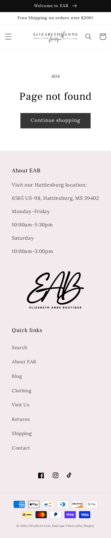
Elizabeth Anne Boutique (47, 526)
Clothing (21, 390)
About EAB (24, 361)
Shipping (22, 433)
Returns (21, 419)
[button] (8, 37)
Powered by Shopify (80, 526)
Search (20, 347)
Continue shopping (55, 120)
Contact (21, 448)
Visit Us (20, 405)
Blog (17, 376)
